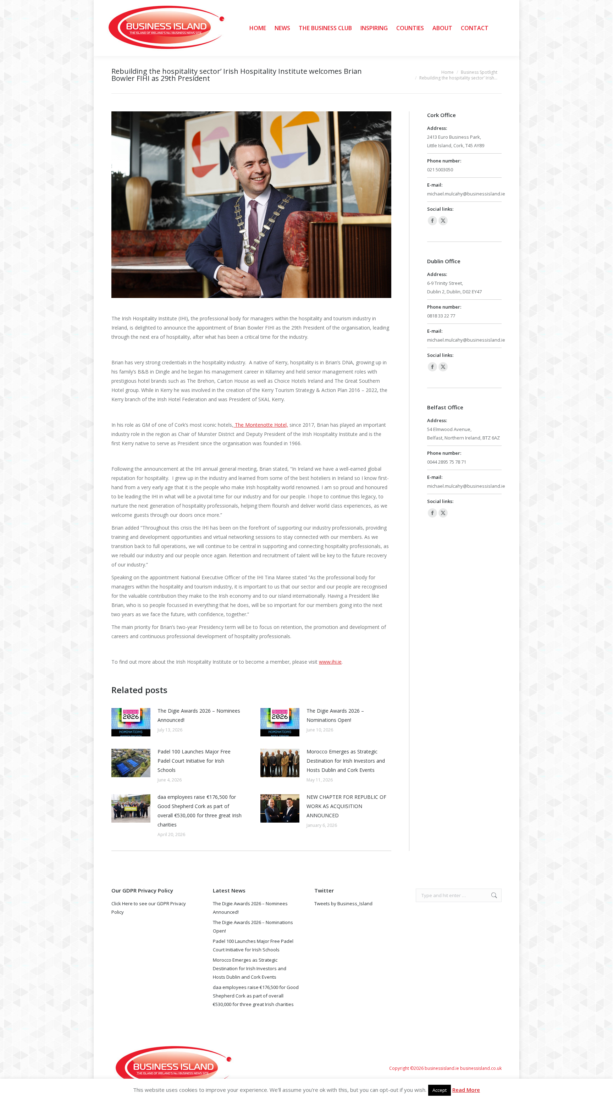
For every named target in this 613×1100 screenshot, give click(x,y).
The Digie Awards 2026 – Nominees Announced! (199, 715)
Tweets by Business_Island (343, 903)
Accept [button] (439, 1090)
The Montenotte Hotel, (260, 424)
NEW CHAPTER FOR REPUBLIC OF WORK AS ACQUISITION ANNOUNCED (346, 806)
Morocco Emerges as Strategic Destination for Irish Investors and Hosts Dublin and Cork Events (345, 760)
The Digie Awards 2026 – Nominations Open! (335, 715)
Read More (466, 1089)
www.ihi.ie (330, 661)
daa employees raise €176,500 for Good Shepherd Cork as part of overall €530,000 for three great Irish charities (200, 811)
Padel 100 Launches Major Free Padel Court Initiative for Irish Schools (194, 760)
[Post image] (130, 722)
